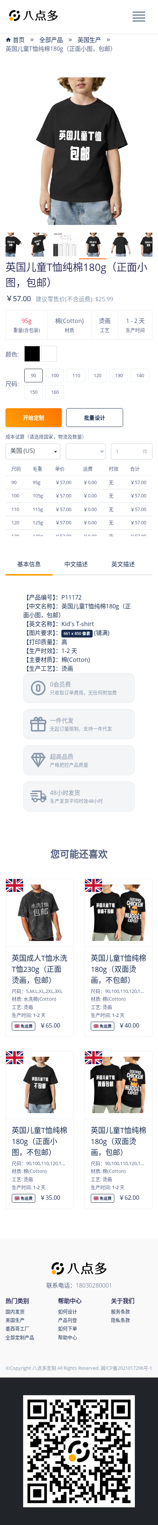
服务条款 (120, 1311)
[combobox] (33, 451)
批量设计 (94, 417)
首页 (18, 40)
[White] (49, 353)
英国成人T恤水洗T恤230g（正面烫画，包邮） (39, 969)
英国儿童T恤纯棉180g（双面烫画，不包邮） (118, 969)
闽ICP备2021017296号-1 (126, 1368)
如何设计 (67, 1311)
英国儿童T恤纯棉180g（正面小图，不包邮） (39, 1141)
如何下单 (67, 1328)
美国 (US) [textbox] (22, 451)
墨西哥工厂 (17, 1328)
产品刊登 (67, 1320)
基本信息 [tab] (29, 564)
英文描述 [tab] (123, 564)
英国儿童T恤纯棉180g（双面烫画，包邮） (118, 1141)
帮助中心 (67, 1337)
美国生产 (15, 1320)
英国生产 (89, 40)
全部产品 (51, 40)
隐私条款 (120, 1320)
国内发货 (15, 1311)
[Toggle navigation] (138, 16)
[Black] (32, 353)
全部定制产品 (20, 1337)
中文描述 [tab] (76, 564)
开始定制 (33, 417)
